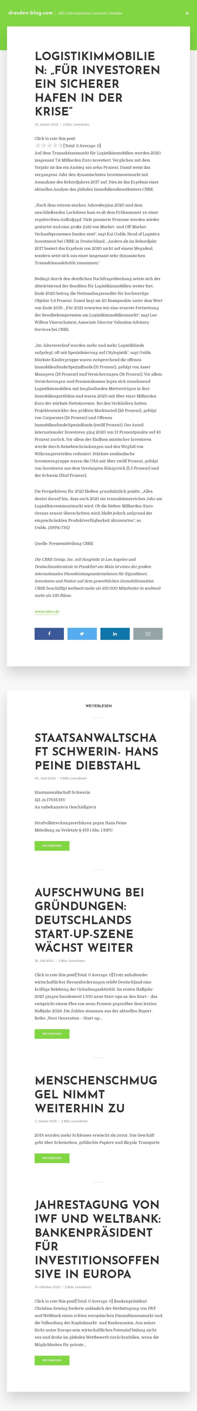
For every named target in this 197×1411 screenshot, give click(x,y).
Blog (102, 13)
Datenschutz (168, 13)
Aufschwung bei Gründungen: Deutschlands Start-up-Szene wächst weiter (89, 921)
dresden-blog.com (30, 13)
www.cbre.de (47, 612)
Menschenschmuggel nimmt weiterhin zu (96, 1095)
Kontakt (120, 13)
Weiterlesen (52, 846)
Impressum (142, 13)
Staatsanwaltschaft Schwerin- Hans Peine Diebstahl (96, 752)
